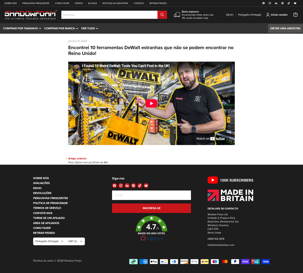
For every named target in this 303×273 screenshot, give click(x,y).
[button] (151, 229)
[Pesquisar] (162, 15)
